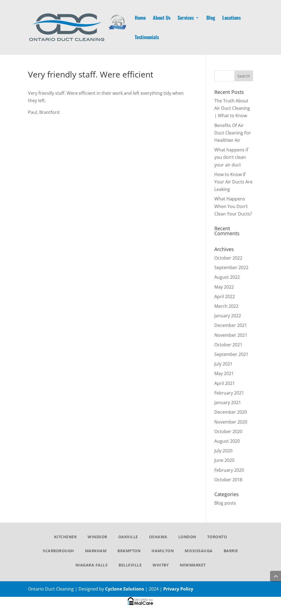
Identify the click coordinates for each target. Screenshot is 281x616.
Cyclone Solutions (124, 589)
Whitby (161, 565)
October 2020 (228, 431)
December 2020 (230, 412)
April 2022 (224, 296)
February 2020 (229, 470)
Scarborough (58, 550)
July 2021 (223, 364)
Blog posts (225, 503)
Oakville (128, 536)
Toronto (217, 536)
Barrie (231, 550)
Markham (96, 550)
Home (140, 18)
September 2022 (231, 267)
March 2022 (226, 306)
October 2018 (228, 480)
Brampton (128, 550)
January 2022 (227, 316)
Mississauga (199, 550)
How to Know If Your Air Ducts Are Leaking (233, 181)
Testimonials (147, 38)
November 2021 (230, 335)
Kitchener (65, 536)
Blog (210, 18)
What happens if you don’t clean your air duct (231, 157)
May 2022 (224, 287)
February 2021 (229, 393)
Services (186, 18)
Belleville (130, 565)
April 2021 (224, 383)
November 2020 (230, 422)
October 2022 (228, 258)
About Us (161, 18)
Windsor (97, 536)
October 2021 (228, 345)
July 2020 (223, 451)
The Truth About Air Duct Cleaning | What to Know (232, 108)
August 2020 (227, 441)
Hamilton (162, 550)
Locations (231, 18)
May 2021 (224, 373)
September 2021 (231, 354)
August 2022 (227, 277)
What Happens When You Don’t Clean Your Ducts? (233, 206)
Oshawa (158, 536)
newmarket (193, 565)
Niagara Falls (91, 565)
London (187, 536)
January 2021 (227, 402)
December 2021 (230, 325)
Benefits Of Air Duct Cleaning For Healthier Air (232, 132)
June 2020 (224, 460)
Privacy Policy (178, 589)
